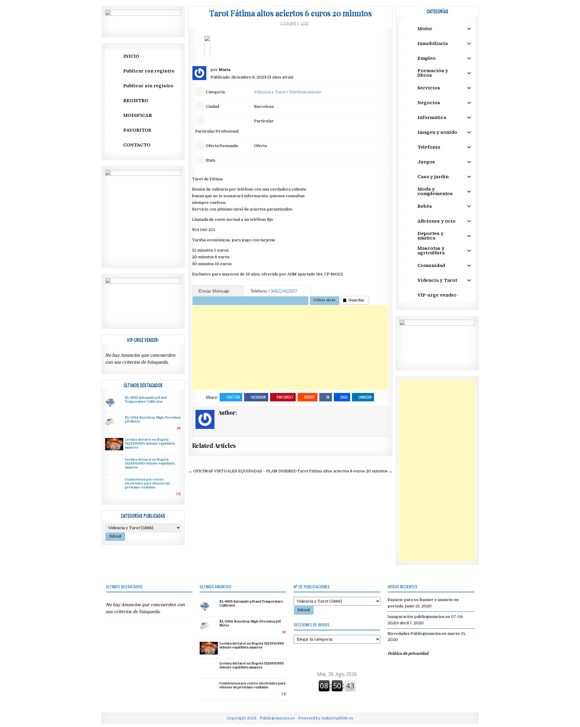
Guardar (357, 300)
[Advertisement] (290, 347)
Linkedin (365, 397)
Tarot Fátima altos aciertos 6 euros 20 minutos (290, 13)
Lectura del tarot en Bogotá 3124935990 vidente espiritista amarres (150, 443)
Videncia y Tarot (270, 92)
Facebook (258, 397)
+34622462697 (282, 291)
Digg (344, 397)
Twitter (233, 397)
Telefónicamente (305, 92)
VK (328, 397)
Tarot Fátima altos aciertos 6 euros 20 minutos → (344, 471)
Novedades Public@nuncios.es (417, 633)
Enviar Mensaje (214, 291)
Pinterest (285, 397)
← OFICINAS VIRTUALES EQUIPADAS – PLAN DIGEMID (242, 471)
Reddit (309, 397)
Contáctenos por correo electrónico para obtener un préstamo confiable (147, 483)
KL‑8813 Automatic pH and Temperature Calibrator (146, 400)
